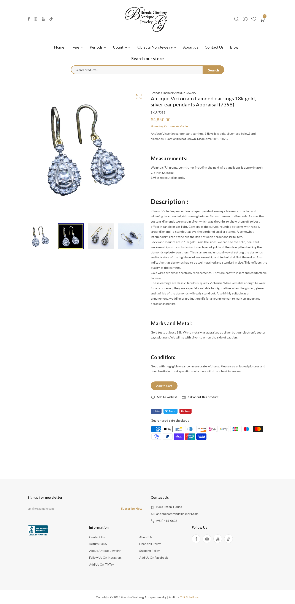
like (157, 411)
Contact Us (214, 47)
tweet (172, 411)
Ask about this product (203, 397)
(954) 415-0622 (166, 520)
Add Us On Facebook (153, 557)
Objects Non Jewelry (155, 47)
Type (75, 47)
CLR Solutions (189, 597)
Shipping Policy (149, 550)
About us (190, 47)
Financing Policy (150, 543)
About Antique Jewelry (105, 550)
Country (120, 47)
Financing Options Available (169, 126)
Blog (234, 47)
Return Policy (98, 543)
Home (59, 47)
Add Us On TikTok (101, 564)
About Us (145, 537)
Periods (96, 47)
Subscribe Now (131, 508)
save (187, 411)
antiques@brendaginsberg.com (177, 513)
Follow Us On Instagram (105, 557)
